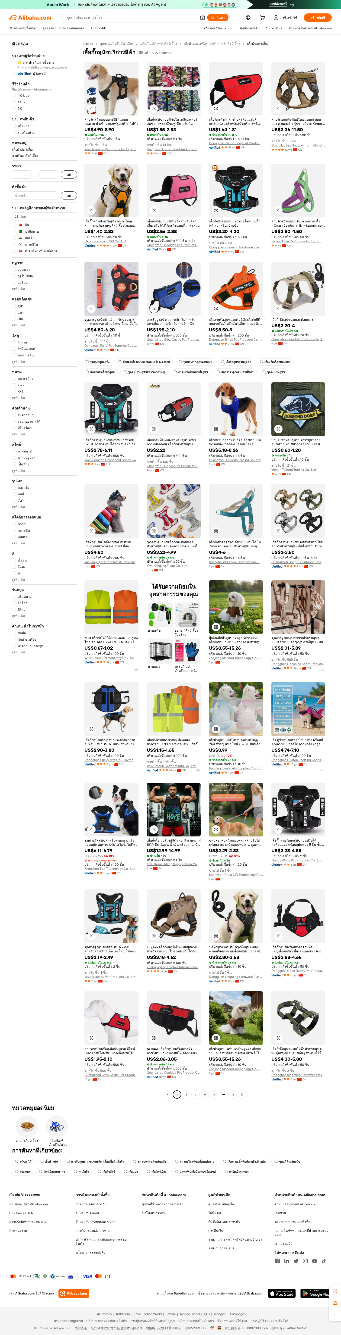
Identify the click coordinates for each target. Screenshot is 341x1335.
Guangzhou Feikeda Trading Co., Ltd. (235, 460)
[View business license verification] (212, 1328)
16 (232, 1094)
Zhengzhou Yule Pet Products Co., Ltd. (298, 339)
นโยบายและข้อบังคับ (91, 1252)
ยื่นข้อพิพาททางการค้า (224, 1222)
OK (69, 175)
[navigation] (44, 570)
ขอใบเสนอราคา (153, 1213)
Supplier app (184, 1293)
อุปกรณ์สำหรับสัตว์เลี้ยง (116, 44)
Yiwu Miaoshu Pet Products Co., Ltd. (110, 149)
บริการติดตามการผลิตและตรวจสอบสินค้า (101, 1241)
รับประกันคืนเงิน (87, 1213)
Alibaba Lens (25, 1293)
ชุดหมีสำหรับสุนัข (289, 1161)
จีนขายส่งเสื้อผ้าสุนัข (102, 372)
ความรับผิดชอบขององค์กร (27, 1222)
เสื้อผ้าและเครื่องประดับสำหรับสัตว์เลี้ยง (212, 44)
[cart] (263, 18)
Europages (238, 1314)
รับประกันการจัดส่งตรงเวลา (95, 1222)
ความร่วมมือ (283, 1243)
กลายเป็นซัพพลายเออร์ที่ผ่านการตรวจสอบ (301, 1233)
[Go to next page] (242, 1094)
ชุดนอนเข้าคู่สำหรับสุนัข (197, 362)
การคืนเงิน (215, 1230)
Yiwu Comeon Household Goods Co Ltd (111, 460)
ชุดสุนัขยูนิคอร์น (99, 362)
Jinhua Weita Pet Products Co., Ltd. (296, 860)
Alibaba (88, 44)
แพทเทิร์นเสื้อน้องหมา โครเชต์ (198, 1171)
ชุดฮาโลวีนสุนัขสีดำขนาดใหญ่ (146, 372)
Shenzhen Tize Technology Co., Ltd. (109, 868)
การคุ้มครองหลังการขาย (93, 1230)
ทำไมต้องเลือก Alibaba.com (28, 1204)
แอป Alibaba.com (250, 1293)
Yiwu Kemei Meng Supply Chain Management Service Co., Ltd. (174, 864)
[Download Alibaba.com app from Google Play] (316, 1293)
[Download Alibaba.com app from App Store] (282, 1293)
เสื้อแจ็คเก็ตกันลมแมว (277, 362)
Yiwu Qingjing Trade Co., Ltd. (167, 566)
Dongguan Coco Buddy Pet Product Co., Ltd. (236, 143)
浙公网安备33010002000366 (246, 1328)
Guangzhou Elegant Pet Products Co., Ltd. (174, 466)
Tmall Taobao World (148, 1314)
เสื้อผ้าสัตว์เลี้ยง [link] (258, 44)
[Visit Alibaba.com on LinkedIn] (287, 1261)
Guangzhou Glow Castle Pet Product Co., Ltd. (174, 339)
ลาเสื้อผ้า (83, 1171)
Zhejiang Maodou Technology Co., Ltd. (236, 658)
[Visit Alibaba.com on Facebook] (277, 1261)
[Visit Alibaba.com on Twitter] (296, 1261)
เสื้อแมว (133, 1171)
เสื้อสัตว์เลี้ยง (158, 1171)
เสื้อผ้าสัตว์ (109, 1171)
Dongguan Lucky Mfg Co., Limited (108, 760)
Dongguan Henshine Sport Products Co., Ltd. (298, 664)
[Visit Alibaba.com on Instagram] (305, 1261)
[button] (202, 17)
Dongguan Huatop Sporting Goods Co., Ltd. (298, 760)
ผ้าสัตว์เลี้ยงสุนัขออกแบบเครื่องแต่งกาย (146, 362)
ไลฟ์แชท (214, 1213)
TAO (207, 1314)
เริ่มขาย (280, 1213)
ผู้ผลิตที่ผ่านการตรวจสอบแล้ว (162, 1204)
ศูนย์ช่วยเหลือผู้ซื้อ (221, 1204)
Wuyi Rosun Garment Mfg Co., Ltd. (109, 658)
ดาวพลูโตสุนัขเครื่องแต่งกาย (197, 1161)
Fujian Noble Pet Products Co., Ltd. (296, 241)
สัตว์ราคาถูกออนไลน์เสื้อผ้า (237, 372)
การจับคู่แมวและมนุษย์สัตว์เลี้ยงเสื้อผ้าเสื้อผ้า (97, 1161)
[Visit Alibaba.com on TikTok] (324, 1261)
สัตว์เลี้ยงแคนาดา (54, 1171)
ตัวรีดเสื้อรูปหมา (239, 1171)
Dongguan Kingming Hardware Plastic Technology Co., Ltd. (236, 247)
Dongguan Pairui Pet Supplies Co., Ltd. (111, 345)
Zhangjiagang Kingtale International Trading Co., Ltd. (298, 145)
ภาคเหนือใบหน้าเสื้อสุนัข (193, 372)
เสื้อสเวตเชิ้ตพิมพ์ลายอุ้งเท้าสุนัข (247, 1161)
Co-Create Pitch (21, 1213)
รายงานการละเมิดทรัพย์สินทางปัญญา (235, 1239)
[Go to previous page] (168, 1094)
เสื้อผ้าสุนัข (51, 1161)
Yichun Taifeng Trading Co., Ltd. (293, 469)
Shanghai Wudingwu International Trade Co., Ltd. (236, 562)
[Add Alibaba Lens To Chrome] (73, 1293)
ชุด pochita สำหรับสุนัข (152, 1161)
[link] (335, 1291)
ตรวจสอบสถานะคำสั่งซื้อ (292, 1222)
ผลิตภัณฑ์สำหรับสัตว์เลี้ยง (158, 44)
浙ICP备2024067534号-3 (289, 1328)
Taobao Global (190, 1314)
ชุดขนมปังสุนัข (276, 372)
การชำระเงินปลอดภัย (91, 1204)
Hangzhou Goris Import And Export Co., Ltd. (174, 149)
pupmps (25, 1171)
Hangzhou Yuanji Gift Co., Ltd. (105, 241)
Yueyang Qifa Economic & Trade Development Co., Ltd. (111, 562)
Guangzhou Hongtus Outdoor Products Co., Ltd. (298, 562)
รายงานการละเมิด (221, 1248)
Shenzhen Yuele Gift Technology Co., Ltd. (236, 874)
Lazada (171, 1314)
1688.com (123, 1314)
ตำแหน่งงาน (18, 1230)
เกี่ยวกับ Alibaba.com (24, 1194)
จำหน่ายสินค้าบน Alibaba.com (296, 1204)
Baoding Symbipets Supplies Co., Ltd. (235, 768)
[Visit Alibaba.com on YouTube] (314, 1261)
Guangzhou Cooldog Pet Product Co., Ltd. (174, 245)
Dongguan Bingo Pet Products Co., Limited (236, 339)
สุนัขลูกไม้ (26, 1161)
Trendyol (220, 1314)
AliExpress (104, 1314)
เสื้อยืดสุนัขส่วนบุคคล (238, 362)
